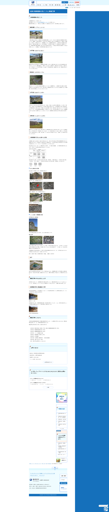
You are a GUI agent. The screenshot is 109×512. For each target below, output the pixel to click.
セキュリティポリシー (34, 475)
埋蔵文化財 (62, 409)
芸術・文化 (43, 463)
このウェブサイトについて (35, 473)
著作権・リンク (42, 473)
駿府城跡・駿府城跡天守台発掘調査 (62, 446)
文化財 (47, 463)
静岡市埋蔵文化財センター (62, 414)
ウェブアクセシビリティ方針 (50, 473)
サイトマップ (42, 475)
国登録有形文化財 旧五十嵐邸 (62, 452)
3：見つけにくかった (49, 384)
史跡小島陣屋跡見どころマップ (43, 22)
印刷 (67, 7)
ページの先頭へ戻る (55, 468)
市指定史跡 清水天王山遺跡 (62, 425)
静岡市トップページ (32, 463)
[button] (65, 2)
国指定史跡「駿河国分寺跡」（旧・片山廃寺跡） (62, 417)
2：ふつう (42, 384)
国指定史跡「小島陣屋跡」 (61, 422)
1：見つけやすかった (34, 384)
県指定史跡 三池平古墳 (62, 419)
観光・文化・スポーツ (61, 454)
